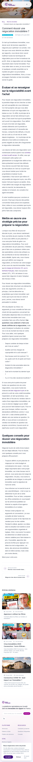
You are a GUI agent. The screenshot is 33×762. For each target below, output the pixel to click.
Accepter (8, 757)
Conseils (20, 734)
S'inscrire (26, 713)
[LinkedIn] (4, 719)
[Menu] (26, 4)
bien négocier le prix (17, 390)
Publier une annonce (8, 734)
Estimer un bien (6, 731)
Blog (3, 21)
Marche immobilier (12, 21)
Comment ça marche (23, 728)
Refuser (18, 757)
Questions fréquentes (24, 731)
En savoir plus (26, 756)
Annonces (5, 728)
